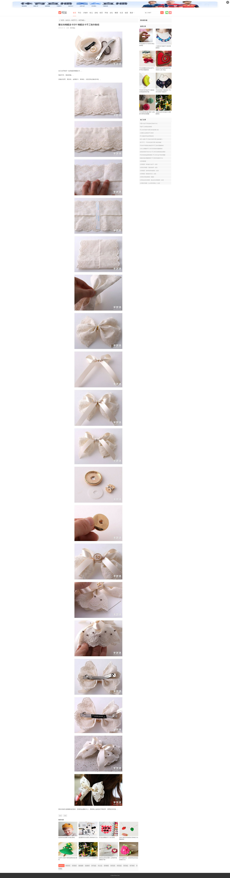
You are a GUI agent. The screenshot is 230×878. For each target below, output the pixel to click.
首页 (74, 12)
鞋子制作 (132, 865)
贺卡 (60, 815)
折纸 (96, 12)
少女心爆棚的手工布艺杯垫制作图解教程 (151, 148)
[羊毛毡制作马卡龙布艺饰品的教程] (146, 35)
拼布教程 (106, 865)
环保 (106, 12)
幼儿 (91, 12)
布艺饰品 (81, 20)
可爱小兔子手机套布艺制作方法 (148, 123)
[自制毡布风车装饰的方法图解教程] (164, 102)
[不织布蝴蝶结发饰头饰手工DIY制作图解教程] (147, 59)
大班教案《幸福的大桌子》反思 (148, 164)
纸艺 (101, 12)
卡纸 (65, 815)
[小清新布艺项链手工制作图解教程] (164, 37)
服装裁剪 (81, 865)
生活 (121, 12)
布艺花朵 (119, 865)
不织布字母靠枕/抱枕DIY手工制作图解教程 (152, 145)
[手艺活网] (62, 12)
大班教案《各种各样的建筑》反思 (149, 170)
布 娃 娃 (100, 865)
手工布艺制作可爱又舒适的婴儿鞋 (149, 130)
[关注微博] (170, 12)
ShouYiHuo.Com (115, 875)
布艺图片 (74, 865)
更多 (131, 12)
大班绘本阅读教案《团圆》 (147, 177)
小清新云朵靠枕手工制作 (147, 133)
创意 (126, 12)
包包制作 (87, 865)
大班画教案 (143, 161)
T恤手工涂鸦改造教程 (146, 126)
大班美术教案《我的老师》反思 (148, 167)
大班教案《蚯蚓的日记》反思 (148, 174)
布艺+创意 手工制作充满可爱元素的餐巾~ (151, 139)
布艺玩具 (112, 865)
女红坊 (67, 20)
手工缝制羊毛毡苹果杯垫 (147, 136)
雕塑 (116, 12)
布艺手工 (74, 20)
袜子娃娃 (93, 865)
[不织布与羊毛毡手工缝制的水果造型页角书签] (147, 80)
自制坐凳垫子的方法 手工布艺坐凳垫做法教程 (152, 152)
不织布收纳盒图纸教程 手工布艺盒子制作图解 (152, 155)
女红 (111, 12)
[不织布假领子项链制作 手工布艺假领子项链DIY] (164, 80)
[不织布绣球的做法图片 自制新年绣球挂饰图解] (147, 102)
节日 (79, 12)
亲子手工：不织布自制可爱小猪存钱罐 (150, 142)
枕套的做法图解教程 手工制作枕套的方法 (151, 158)
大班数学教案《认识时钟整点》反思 (150, 183)
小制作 (85, 12)
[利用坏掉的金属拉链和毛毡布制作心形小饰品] (164, 59)
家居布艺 (68, 865)
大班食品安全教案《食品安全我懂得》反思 (152, 180)
